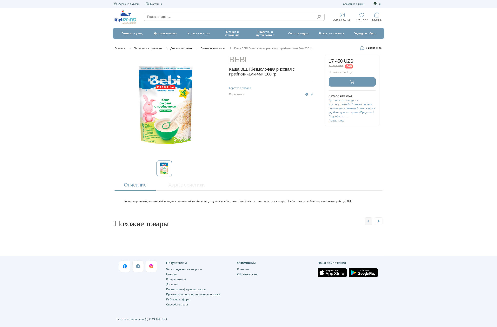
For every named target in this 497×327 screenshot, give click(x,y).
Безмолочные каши (213, 48)
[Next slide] (378, 221)
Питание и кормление (148, 48)
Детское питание (181, 48)
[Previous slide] (368, 221)
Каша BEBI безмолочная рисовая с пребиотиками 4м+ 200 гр (273, 48)
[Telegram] (306, 94)
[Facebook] (312, 94)
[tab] (135, 185)
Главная (120, 48)
